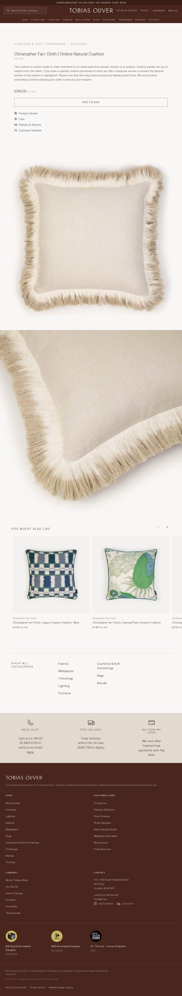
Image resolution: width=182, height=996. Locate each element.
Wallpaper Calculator (106, 836)
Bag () (173, 10)
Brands (140, 19)
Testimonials (13, 913)
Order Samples (102, 823)
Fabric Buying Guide (105, 829)
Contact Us (100, 803)
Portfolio (11, 900)
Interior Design (126, 10)
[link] (51, 582)
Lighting (54, 19)
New (25, 19)
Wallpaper (83, 19)
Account (159, 10)
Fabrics (67, 19)
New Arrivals (13, 803)
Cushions (109, 19)
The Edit (153, 19)
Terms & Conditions (16, 987)
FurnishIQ (11, 906)
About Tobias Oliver (17, 880)
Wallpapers (12, 829)
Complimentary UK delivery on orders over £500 (91, 2)
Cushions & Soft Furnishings (40, 44)
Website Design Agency (61, 987)
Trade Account (102, 849)
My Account (101, 842)
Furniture (38, 19)
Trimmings (125, 19)
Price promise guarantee (91, 5)
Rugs (96, 19)
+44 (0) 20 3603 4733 (31, 740)
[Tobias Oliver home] (91, 10)
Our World (12, 886)
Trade (144, 10)
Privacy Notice (37, 987)
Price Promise (102, 816)
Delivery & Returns (104, 809)
